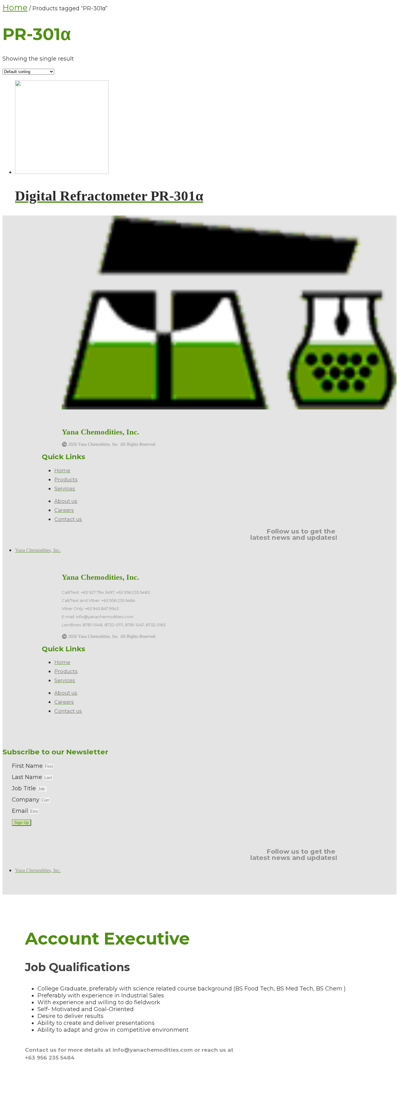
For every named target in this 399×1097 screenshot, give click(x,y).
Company (26, 799)
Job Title (24, 788)
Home (14, 7)
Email (21, 810)
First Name (28, 765)
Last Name (28, 777)
